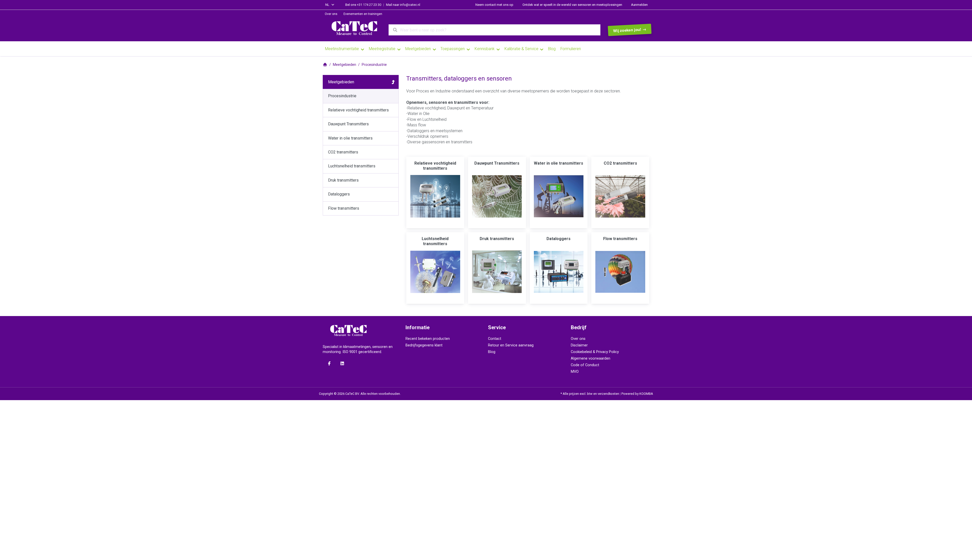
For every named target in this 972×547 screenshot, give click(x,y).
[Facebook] (329, 363)
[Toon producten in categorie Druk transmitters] (497, 272)
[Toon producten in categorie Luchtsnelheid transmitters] (435, 272)
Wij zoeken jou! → (629, 30)
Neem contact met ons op (494, 5)
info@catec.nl (410, 5)
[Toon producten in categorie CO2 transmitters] (620, 196)
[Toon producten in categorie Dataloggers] (559, 272)
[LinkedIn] (342, 363)
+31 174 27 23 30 (369, 5)
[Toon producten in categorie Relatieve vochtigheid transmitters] (435, 196)
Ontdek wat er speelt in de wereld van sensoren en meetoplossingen (572, 5)
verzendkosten (608, 394)
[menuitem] (334, 14)
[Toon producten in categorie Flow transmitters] (620, 272)
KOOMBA (646, 394)
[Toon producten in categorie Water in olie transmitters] (559, 196)
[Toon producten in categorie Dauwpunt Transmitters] (497, 196)
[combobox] (330, 5)
